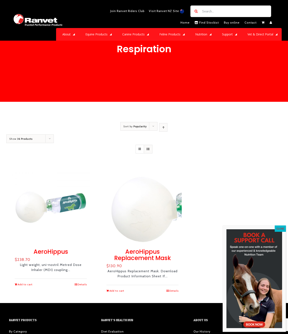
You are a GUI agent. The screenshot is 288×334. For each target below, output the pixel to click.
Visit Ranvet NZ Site (164, 11)
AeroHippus (51, 252)
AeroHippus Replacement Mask (142, 255)
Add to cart (25, 284)
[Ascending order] (163, 127)
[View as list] (148, 149)
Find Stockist (208, 22)
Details (82, 284)
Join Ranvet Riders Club (127, 11)
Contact (251, 22)
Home (185, 22)
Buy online (232, 22)
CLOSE (280, 228)
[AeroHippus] (51, 205)
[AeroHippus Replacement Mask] (142, 205)
